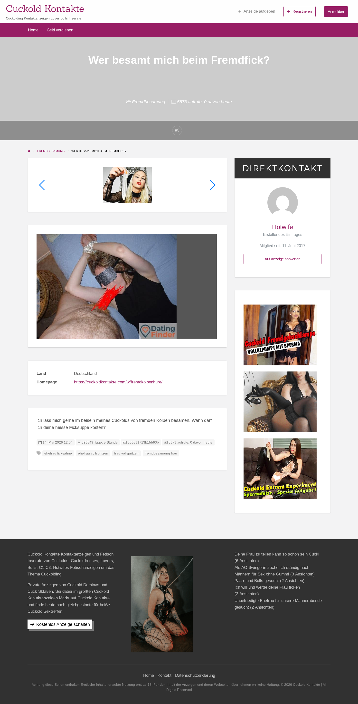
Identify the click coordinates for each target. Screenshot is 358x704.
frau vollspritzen (126, 453)
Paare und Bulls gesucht (257, 580)
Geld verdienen (60, 30)
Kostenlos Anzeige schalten (63, 624)
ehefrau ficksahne (58, 453)
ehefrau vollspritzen (93, 453)
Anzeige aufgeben (259, 11)
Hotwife (282, 226)
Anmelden (336, 11)
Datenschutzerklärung (195, 675)
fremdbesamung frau (161, 453)
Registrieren (302, 11)
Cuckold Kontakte (45, 8)
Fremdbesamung (148, 101)
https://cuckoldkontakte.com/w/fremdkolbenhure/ (118, 382)
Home (33, 30)
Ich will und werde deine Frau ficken (267, 587)
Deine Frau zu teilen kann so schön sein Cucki (277, 554)
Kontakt (164, 675)
